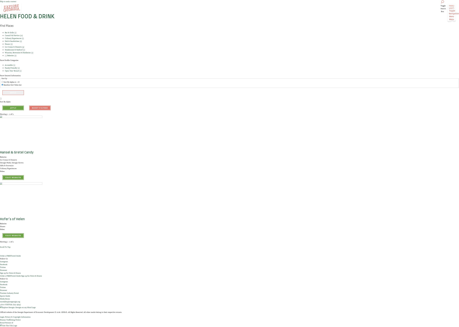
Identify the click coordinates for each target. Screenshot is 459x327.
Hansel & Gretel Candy (17, 152)
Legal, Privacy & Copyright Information (15, 317)
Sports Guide (5, 296)
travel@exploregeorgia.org (10, 301)
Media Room (5, 299)
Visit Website (13, 177)
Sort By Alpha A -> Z (11, 82)
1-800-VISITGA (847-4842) (10, 304)
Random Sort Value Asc (13, 85)
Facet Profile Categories (9, 60)
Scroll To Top (5, 247)
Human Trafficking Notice (10, 320)
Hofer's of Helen (12, 219)
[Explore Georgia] (11, 8)
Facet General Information (10, 75)
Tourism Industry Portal (9, 293)
